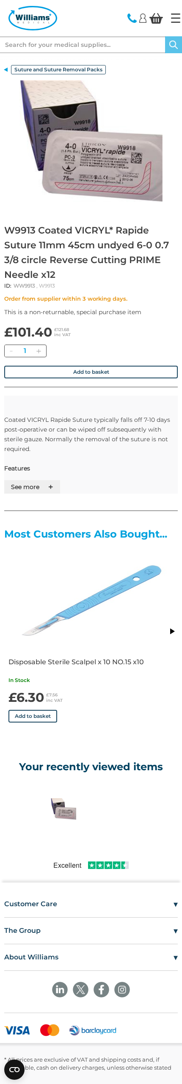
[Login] (142, 18)
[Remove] (11, 351)
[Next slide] (172, 631)
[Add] (38, 351)
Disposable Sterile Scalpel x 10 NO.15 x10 (76, 662)
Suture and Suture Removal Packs (58, 69)
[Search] (173, 44)
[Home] (176, 18)
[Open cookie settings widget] (14, 1070)
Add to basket (91, 372)
